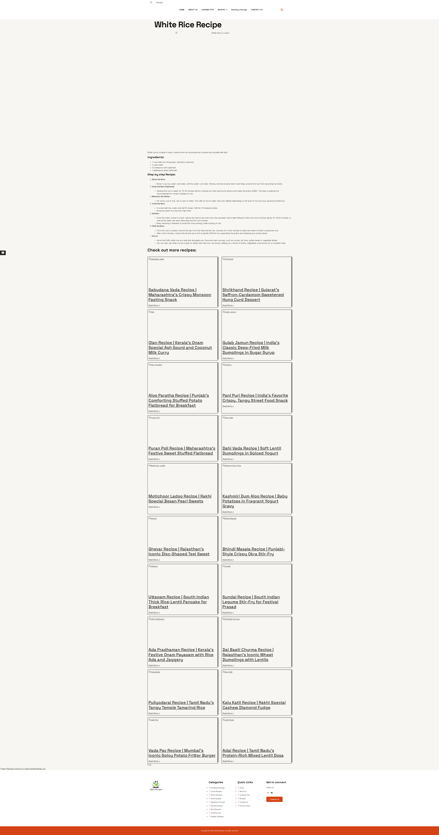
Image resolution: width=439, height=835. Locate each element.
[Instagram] (268, 792)
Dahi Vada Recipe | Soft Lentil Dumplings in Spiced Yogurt (251, 451)
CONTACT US (256, 9)
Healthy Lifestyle (239, 9)
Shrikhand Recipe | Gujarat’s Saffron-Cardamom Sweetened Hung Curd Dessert (253, 294)
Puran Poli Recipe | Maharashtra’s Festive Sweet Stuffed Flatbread (182, 451)
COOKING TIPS (207, 9)
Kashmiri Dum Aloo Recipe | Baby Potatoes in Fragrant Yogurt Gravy (255, 501)
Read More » (154, 305)
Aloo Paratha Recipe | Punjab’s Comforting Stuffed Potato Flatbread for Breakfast (179, 400)
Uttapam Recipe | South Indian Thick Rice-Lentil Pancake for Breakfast (179, 601)
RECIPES (221, 9)
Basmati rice (12, 769)
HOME (181, 9)
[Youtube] (271, 792)
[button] (282, 10)
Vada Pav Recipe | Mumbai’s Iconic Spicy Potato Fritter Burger (182, 753)
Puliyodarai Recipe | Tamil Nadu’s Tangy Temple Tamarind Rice (181, 705)
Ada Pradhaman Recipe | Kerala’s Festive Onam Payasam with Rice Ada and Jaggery (181, 654)
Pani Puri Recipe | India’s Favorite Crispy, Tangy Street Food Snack (255, 398)
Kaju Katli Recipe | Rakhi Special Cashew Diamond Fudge (254, 705)
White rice (41, 769)
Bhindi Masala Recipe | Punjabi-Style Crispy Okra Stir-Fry (253, 551)
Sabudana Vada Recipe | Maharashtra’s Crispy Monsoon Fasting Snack (180, 294)
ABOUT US (192, 9)
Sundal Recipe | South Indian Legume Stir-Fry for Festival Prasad (251, 601)
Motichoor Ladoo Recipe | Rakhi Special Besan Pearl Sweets (180, 499)
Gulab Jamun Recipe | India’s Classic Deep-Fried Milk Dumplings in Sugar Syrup (251, 347)
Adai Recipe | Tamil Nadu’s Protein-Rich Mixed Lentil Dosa (253, 753)
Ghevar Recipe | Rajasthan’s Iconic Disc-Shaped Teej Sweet (179, 551)
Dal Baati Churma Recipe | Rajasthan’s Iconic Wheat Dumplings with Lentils (248, 654)
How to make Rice (25, 769)
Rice (35, 769)
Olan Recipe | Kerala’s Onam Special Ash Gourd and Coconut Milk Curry (180, 347)
